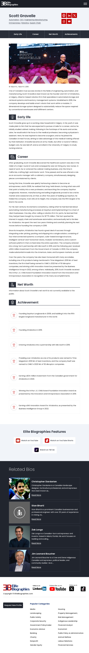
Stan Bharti (38, 505)
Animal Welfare (64, 637)
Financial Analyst (65, 625)
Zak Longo (37, 529)
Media (32, 609)
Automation (14, 20)
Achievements (71, 34)
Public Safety (35, 617)
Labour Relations (65, 641)
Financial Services (65, 645)
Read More (36, 495)
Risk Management (65, 617)
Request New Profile (13, 605)
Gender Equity (36, 645)
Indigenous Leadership (67, 621)
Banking (33, 633)
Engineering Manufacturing (35, 20)
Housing (61, 609)
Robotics (25, 23)
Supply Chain (35, 23)
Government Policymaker (41, 625)
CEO (22, 20)
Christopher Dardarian (44, 481)
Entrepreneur (15, 23)
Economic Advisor (37, 629)
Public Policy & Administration (70, 633)
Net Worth (53, 34)
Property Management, (68, 613)
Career (35, 34)
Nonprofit (34, 641)
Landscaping (35, 613)
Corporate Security (38, 621)
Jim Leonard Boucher (43, 553)
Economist (62, 629)
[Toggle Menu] (85, 4)
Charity (33, 637)
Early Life (18, 34)
